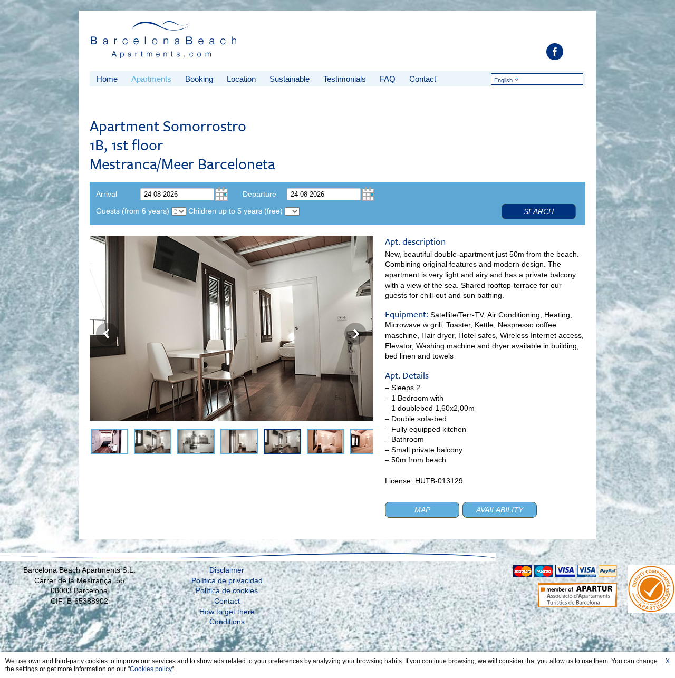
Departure (259, 194)
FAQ (388, 78)
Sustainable (289, 78)
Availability (499, 510)
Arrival (106, 194)
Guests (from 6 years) (132, 211)
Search (539, 211)
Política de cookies (227, 590)
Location (241, 78)
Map (422, 510)
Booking (199, 78)
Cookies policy (151, 669)
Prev (107, 334)
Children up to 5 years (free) (235, 211)
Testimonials (344, 78)
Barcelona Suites (164, 43)
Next (355, 334)
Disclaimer (226, 570)
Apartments (151, 78)
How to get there (227, 611)
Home (107, 78)
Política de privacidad (227, 580)
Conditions (227, 621)
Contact (422, 78)
